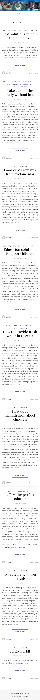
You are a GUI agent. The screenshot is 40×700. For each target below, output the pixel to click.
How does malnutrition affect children (20, 415)
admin (8, 73)
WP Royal (25, 696)
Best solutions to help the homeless (20, 36)
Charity (6, 30)
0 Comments (33, 73)
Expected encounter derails (20, 576)
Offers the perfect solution (20, 496)
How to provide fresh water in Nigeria (20, 333)
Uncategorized (30, 30)
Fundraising (11, 84)
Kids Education (26, 84)
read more (20, 65)
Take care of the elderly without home (20, 92)
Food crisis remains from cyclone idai (20, 172)
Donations (17, 30)
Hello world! (20, 651)
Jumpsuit (12, 491)
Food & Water (29, 81)
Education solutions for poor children (20, 251)
